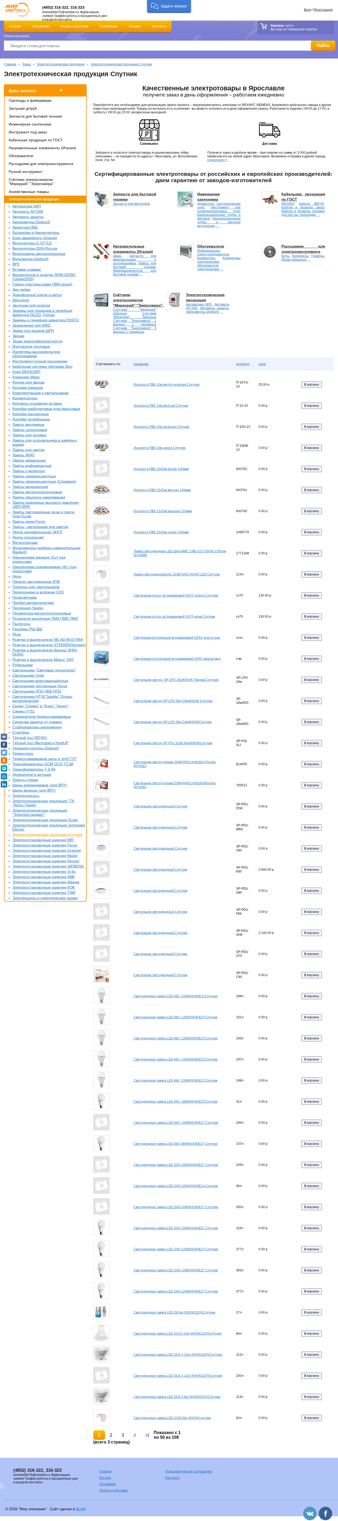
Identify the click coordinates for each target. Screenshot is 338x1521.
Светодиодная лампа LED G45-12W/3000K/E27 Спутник (176, 1249)
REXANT (287, 204)
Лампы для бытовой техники (134, 265)
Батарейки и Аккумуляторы (35, 232)
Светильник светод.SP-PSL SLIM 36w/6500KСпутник (173, 743)
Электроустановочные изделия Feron (44, 845)
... (218, 226)
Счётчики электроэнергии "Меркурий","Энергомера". (32, 181)
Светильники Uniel (28, 675)
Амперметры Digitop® (31, 222)
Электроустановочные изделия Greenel (46, 850)
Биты (285, 256)
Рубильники (22, 665)
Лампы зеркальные (29, 460)
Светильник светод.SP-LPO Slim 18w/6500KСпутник (173, 722)
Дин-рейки (21, 289)
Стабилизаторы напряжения (37, 727)
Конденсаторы (24, 398)
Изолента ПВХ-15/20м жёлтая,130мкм (162, 490)
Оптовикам (40, 26)
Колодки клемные (27, 387)
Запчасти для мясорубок (131, 204)
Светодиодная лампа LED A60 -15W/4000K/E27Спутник (175, 1080)
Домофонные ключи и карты (37, 295)
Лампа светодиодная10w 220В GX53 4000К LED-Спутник (177, 574)
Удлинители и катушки (31, 774)
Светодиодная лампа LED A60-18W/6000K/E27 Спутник (175, 1144)
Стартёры (20, 732)
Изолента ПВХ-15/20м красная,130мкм (163, 511)
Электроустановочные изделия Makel (44, 856)
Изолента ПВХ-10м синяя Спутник (159, 448)
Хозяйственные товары (29, 192)
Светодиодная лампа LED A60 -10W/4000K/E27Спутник (175, 996)
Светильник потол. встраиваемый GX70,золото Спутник (176, 595)
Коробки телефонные (31, 419)
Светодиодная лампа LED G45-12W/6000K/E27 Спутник (176, 1291)
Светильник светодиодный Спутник (160, 806)
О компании (109, 26)
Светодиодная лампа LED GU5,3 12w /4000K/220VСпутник (178, 1376)
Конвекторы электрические (219, 260)
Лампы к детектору (28, 471)
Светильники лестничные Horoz (39, 686)
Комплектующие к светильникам (40, 393)
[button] (169, 6)
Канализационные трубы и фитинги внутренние (219, 222)
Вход (307, 10)
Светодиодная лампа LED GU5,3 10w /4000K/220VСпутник (178, 1355)
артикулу (243, 364)
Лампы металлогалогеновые (37, 492)
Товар (26, 64)
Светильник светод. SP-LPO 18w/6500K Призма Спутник (176, 680)
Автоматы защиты (28, 217)
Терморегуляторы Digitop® (35, 748)
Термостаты (22, 753)
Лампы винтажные (28, 424)
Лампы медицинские (30, 487)
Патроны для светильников (35, 587)
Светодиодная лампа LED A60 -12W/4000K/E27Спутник (175, 1038)
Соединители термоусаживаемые (41, 716)
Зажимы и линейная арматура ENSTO (45, 320)
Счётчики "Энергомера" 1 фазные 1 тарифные (134, 322)
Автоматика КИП (26, 206)
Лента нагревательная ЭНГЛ (37, 532)
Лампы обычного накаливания (38, 497)
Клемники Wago (26, 377)
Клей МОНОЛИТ (26, 372)
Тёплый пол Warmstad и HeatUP (40, 743)
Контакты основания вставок (37, 403)
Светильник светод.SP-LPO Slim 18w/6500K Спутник (173, 701)
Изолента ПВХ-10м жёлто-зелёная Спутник (166, 384)
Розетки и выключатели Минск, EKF (43, 659)
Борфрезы (300, 256)
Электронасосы (25, 795)
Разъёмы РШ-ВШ (27, 629)
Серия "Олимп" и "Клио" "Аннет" (40, 706)
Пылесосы (21, 624)
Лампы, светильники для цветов (40, 527)
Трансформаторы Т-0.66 (33, 769)
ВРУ (16, 264)
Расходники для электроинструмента (41, 164)
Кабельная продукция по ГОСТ (36, 140)
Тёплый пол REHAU (29, 737)
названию (141, 364)
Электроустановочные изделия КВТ (43, 840)
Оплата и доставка (74, 26)
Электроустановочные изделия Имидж (45, 882)
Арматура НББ (25, 227)
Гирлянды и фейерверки (30, 100)
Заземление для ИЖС (31, 325)
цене (262, 364)
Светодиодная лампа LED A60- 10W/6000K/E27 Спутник (176, 1123)
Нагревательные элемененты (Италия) (42, 148)
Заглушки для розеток (31, 305)
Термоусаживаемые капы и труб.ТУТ (44, 759)
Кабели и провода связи (302, 207)
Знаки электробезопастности (37, 341)
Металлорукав (24, 542)
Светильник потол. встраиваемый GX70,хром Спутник (174, 616)
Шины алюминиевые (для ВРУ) (39, 785)
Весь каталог (22, 91)
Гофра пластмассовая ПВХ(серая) (42, 284)
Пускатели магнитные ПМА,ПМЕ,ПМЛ (45, 618)
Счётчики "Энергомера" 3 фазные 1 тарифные (134, 330)
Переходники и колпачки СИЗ (38, 592)
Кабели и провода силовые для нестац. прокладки (303, 213)
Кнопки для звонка (28, 382)
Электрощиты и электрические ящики (45, 898)
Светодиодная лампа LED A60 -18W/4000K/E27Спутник (175, 1101)
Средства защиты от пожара (37, 722)
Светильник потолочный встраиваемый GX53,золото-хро (177, 638)
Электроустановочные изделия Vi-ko (44, 871)
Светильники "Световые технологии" (44, 670)
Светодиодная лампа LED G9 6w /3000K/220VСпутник (174, 1312)
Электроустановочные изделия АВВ (43, 877)
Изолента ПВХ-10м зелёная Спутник (161, 427)
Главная (10, 64)
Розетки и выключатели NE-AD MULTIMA (47, 639)
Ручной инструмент (25, 171)
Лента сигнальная (28, 537)
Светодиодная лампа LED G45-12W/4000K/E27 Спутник (176, 1270)
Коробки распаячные (30, 414)
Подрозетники (24, 597)
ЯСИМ (81, 1509)
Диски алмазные (293, 259)
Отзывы (135, 26)
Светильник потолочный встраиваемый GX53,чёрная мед (177, 659)
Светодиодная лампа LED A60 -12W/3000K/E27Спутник (175, 1017)
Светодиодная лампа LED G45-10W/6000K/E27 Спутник (176, 1228)
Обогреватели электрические (208, 267)
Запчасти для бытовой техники (35, 116)
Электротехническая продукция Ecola (45, 820)
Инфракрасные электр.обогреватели (213, 252)
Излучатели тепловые (31, 346)
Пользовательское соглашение (188, 1471)
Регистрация (323, 10)
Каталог (15, 26)
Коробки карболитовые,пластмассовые (46, 408)
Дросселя (20, 300)
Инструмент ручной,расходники (39, 361)
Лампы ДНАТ (23, 455)
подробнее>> (217, 160)
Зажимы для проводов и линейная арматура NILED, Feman (42, 312)
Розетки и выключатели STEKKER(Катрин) (49, 645)
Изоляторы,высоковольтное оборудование (36, 354)
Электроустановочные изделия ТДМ (43, 892)
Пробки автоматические (33, 602)
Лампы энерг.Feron (28, 521)
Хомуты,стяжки (25, 780)
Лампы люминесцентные (34, 476)
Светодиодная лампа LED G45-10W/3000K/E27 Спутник (176, 1165)
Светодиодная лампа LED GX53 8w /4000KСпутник (172, 1418)
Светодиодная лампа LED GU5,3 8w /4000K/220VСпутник (177, 1397)
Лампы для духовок (29, 435)
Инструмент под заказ (28, 132)
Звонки (18, 336)
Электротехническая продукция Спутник (121, 64)
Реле (16, 634)
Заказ (117, 256)
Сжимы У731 (23, 711)
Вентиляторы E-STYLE (32, 243)
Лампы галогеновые (29, 430)
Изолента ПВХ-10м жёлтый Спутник (161, 406)
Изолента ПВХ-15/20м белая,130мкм (161, 469)
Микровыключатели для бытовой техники (134, 272)
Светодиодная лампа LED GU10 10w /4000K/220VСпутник (177, 1333)
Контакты (159, 26)
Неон (16, 576)
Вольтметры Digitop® (30, 259)
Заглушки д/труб (23, 108)
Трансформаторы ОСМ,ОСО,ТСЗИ (42, 764)
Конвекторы (206, 258)
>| (147, 1435)
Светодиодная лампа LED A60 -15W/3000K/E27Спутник (175, 1059)
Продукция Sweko (27, 608)
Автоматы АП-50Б (27, 211)
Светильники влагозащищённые (40, 681)
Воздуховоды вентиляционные (38, 253)
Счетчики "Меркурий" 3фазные (134, 315)
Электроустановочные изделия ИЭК (43, 887)
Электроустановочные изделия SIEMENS (48, 866)
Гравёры (317, 256)
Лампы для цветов (28, 450)
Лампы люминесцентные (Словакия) (44, 481)
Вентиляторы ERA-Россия (34, 248)
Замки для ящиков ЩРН (33, 330)
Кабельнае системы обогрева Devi (42, 366)
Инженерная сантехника (30, 124)
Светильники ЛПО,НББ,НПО (36, 691)
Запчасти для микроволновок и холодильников (134, 259)
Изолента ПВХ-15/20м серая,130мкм (161, 532)
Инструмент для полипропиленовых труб (219, 209)
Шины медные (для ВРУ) (34, 790)
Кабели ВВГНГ (311, 204)
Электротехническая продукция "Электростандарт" (39, 812)
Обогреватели (21, 156)
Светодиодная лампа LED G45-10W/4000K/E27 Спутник (176, 1207)
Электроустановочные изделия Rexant (45, 861)
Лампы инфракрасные (31, 465)
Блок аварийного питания (34, 238)
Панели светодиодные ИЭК (36, 581)
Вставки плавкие (26, 269)
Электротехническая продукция (61, 64)
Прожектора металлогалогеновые (41, 613)
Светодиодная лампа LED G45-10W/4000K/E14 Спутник (176, 1186)
